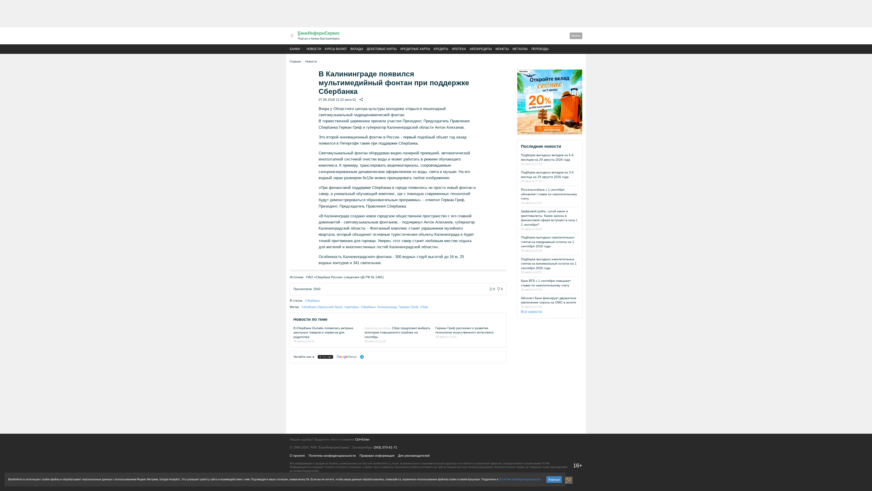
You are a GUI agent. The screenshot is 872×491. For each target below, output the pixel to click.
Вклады (356, 49)
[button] (292, 35)
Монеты (502, 49)
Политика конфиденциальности (332, 455)
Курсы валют (336, 49)
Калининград (387, 307)
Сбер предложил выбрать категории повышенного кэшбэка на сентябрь (397, 332)
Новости (314, 49)
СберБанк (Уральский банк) (322, 307)
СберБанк (312, 300)
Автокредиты (481, 49)
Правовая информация (376, 455)
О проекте (297, 455)
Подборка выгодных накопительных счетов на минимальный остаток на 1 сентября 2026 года (549, 263)
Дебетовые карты (382, 49)
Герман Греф (409, 307)
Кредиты (441, 49)
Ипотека (459, 49)
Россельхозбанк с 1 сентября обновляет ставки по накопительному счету (549, 194)
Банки (295, 49)
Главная (295, 61)
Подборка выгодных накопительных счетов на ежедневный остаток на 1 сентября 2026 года (547, 241)
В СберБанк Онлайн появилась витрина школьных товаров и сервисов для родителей (323, 332)
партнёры (351, 307)
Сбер (424, 307)
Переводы (540, 49)
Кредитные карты (415, 49)
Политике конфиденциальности (519, 479)
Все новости (531, 312)
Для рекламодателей (414, 455)
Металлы (520, 49)
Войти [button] (576, 36)
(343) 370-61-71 (385, 447)
